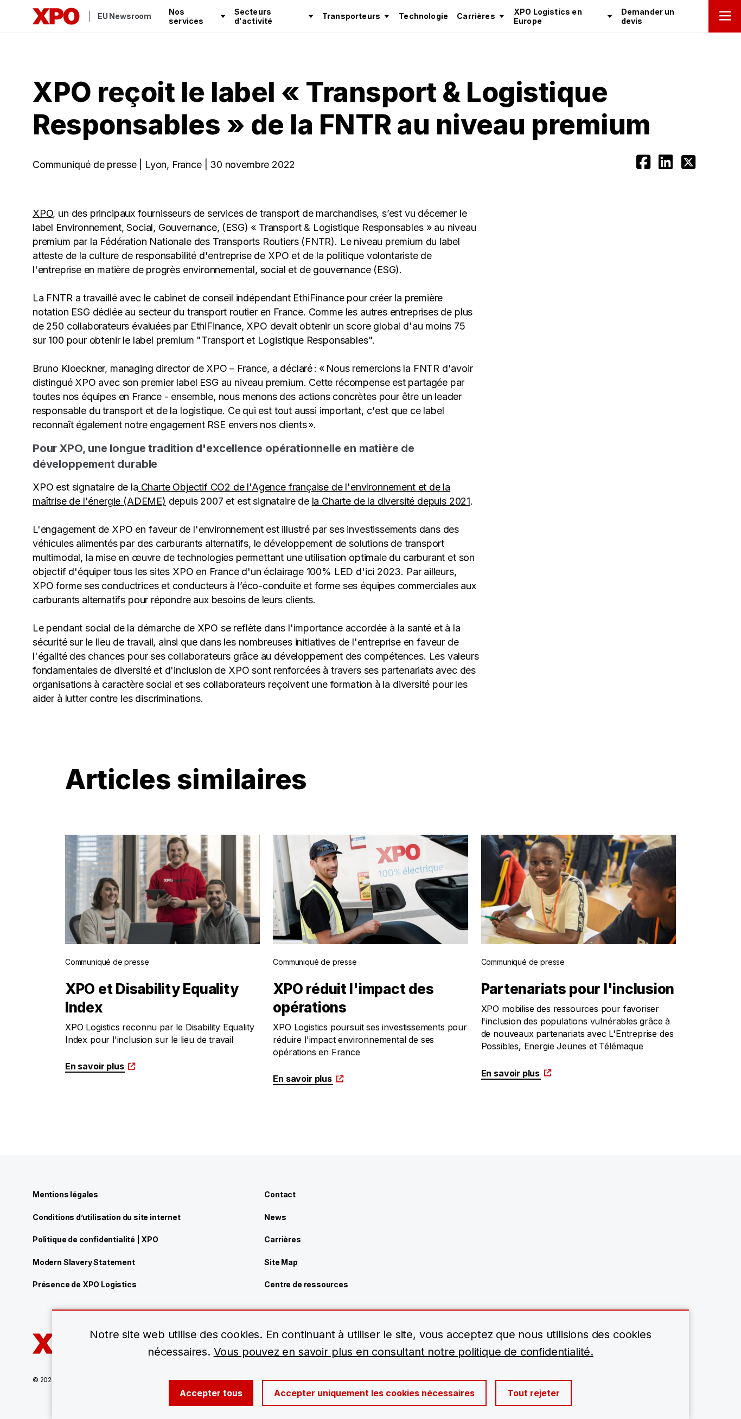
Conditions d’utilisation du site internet (107, 1217)
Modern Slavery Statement (84, 1262)
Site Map (281, 1262)
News (275, 1217)
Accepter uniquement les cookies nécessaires (374, 1393)
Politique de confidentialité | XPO (95, 1239)
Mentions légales (65, 1194)
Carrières (282, 1239)
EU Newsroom (124, 16)
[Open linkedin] (666, 162)
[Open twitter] (688, 162)
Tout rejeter (533, 1393)
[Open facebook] (643, 162)
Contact (280, 1194)
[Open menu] (724, 16)
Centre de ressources (306, 1284)
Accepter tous (211, 1393)
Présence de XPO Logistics (85, 1284)
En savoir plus (94, 1066)
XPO (43, 213)
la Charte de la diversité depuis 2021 (391, 501)
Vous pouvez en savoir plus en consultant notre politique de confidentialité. (403, 1351)
